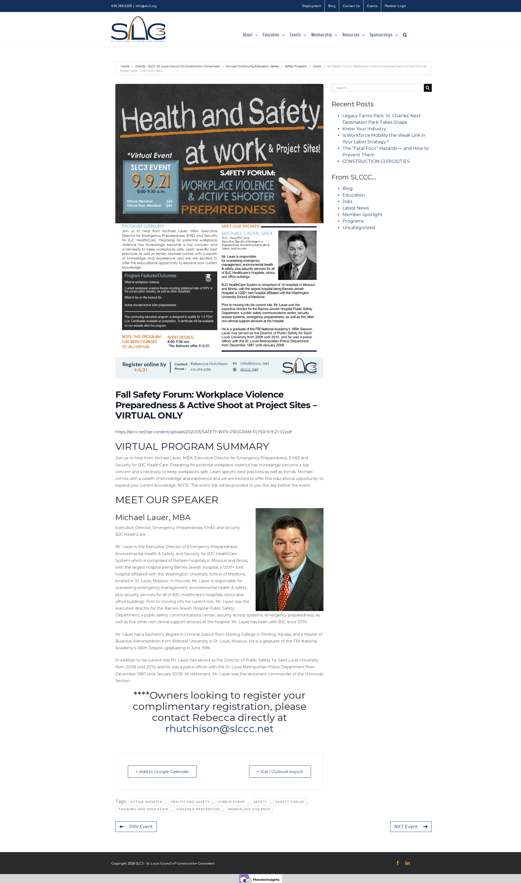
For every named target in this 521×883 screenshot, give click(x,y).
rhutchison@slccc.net (219, 729)
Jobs (347, 201)
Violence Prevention (198, 809)
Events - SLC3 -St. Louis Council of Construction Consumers (177, 66)
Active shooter (147, 802)
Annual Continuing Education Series (252, 66)
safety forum (289, 802)
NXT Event (406, 826)
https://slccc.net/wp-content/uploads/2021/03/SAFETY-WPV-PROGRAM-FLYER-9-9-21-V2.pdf (203, 431)
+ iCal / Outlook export (280, 771)
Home (125, 66)
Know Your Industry (364, 128)
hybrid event (232, 802)
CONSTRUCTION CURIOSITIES (376, 161)
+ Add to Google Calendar (162, 771)
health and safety (190, 802)
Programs (353, 221)
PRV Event (141, 826)
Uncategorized (358, 227)
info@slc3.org (146, 6)
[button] (405, 35)
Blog (347, 188)
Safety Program (296, 66)
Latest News (355, 208)
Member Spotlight (362, 214)
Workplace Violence (249, 809)
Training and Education (143, 809)
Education (353, 195)
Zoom (317, 66)
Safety (260, 802)
